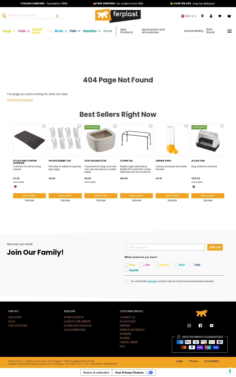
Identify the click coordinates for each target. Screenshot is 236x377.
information (152, 281)
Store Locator (73, 317)
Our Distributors (75, 329)
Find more (29, 200)
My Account (128, 321)
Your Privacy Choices (129, 372)
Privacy (193, 361)
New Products (126, 31)
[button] (57, 16)
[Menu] (229, 31)
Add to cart (29, 195)
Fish (73, 31)
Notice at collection (96, 372)
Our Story (14, 317)
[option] (44, 3)
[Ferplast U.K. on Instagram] (189, 326)
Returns (125, 338)
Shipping (125, 325)
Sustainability (193, 31)
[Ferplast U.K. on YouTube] (209, 326)
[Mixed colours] (15, 186)
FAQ (122, 346)
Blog (11, 321)
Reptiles (90, 31)
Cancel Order (129, 342)
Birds (59, 31)
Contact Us (127, 317)
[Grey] (193, 186)
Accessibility (211, 361)
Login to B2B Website (77, 321)
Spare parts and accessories (153, 31)
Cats (22, 31)
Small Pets (37, 31)
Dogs (7, 31)
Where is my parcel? (132, 329)
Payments (125, 334)
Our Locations (17, 325)
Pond (107, 31)
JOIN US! (215, 247)
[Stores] (202, 16)
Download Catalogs (78, 325)
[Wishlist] (219, 16)
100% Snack (210, 31)
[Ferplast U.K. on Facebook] (197, 326)
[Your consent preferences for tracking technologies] (230, 371)
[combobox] (36, 16)
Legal (179, 361)
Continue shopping (19, 100)
